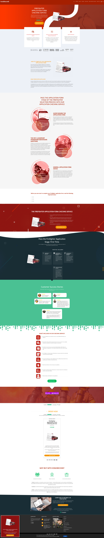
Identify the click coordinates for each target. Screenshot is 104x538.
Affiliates (65, 518)
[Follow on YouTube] (33, 523)
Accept (65, 536)
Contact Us (98, 1)
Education (86, 1)
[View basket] (101, 1)
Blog (64, 521)
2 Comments (46, 528)
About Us (65, 516)
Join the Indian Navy (47, 522)
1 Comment (45, 523)
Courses (83, 1)
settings (58, 536)
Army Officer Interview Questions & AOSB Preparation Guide (47, 520)
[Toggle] (31, 197)
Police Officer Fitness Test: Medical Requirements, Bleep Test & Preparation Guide (47, 526)
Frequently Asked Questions (68, 527)
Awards (65, 519)
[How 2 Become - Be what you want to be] (5, 1)
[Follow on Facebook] (31, 523)
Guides (80, 1)
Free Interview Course (92, 1)
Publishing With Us (66, 529)
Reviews (65, 530)
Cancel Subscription (66, 524)
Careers (77, 1)
